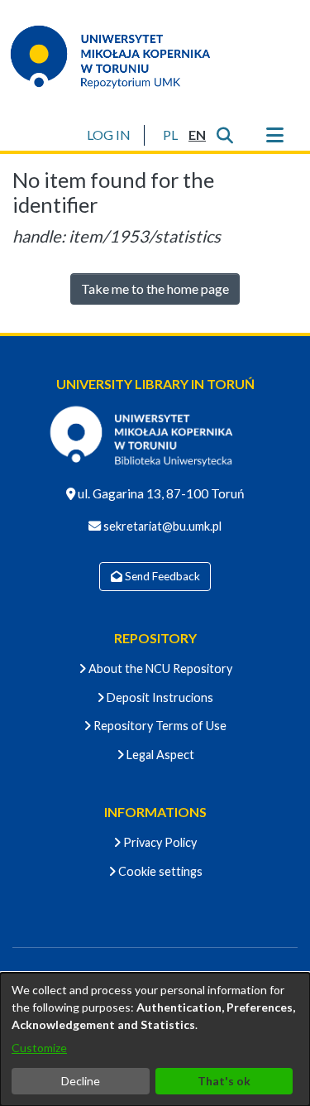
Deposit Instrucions (158, 697)
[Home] (120, 56)
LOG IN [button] (109, 134)
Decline (80, 1081)
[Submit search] (224, 135)
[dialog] (155, 1039)
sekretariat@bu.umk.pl (161, 526)
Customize (39, 1048)
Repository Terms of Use (159, 726)
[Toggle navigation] (274, 135)
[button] (170, 135)
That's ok (224, 1081)
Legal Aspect (159, 755)
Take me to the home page (155, 288)
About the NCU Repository (159, 668)
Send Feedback (161, 576)
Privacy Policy (159, 842)
